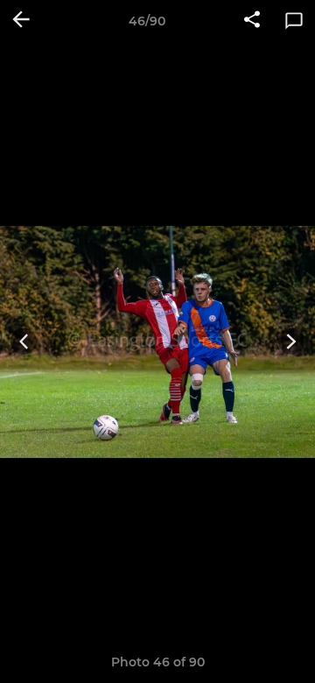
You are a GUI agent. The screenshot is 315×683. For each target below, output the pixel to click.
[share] (252, 21)
